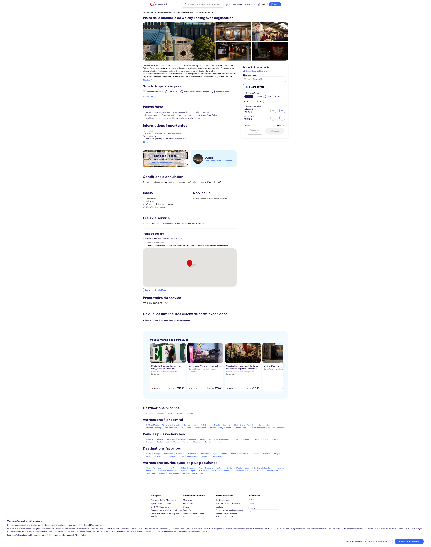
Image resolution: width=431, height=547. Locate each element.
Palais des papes (188, 468)
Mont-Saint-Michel (274, 470)
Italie (168, 442)
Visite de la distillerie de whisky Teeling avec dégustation (193, 12)
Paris (148, 453)
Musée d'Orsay (171, 468)
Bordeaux (192, 453)
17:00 (259, 101)
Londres (224, 453)
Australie (171, 439)
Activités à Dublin (165, 12)
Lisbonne (255, 453)
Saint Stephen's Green (196, 428)
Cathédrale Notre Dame (192, 473)
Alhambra (239, 470)
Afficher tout (148, 96)
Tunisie (208, 442)
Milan (233, 453)
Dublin (209, 157)
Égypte (235, 439)
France (256, 439)
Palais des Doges (188, 470)
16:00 (249, 101)
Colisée (161, 473)
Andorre (149, 439)
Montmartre (279, 468)
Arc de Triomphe (206, 468)
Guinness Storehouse (267, 425)
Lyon (215, 453)
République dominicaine (219, 439)
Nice (148, 456)
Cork (170, 413)
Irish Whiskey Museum (174, 428)
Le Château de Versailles (167, 470)
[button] (264, 87)
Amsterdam (204, 453)
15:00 (280, 96)
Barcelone (168, 453)
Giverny (149, 470)
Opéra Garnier (225, 470)
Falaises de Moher (257, 428)
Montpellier (218, 456)
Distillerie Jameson (222, 425)
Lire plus (146, 80)
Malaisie (186, 442)
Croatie (275, 439)
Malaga (157, 453)
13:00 (259, 96)
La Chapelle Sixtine (225, 468)
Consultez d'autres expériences (164, 163)
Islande (159, 442)
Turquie (217, 442)
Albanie (160, 439)
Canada (192, 439)
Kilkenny (149, 413)
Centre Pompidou (153, 468)
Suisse (202, 439)
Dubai (181, 456)
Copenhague (192, 456)
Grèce (265, 439)
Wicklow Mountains (276, 428)
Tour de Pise (173, 473)
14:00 (269, 96)
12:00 (249, 96)
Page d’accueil (148, 12)
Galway (190, 413)
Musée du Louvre (243, 468)
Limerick (160, 413)
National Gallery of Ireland (220, 428)
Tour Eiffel (150, 473)
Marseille (180, 453)
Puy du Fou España (255, 470)
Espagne (245, 439)
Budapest (171, 456)
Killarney (179, 413)
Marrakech (158, 456)
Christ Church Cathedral (244, 425)
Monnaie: (251, 508)
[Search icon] (186, 4)
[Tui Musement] (160, 4)
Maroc (176, 442)
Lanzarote (243, 453)
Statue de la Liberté (207, 470)
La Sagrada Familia (262, 468)
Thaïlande (197, 442)
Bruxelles (266, 453)
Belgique (182, 439)
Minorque (206, 456)
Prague (277, 453)
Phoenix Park (240, 428)
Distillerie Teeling (165, 155)
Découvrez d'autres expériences (218, 161)
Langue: (251, 499)
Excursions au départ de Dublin (197, 425)
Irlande (156, 12)
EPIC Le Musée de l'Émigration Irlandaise (163, 425)
